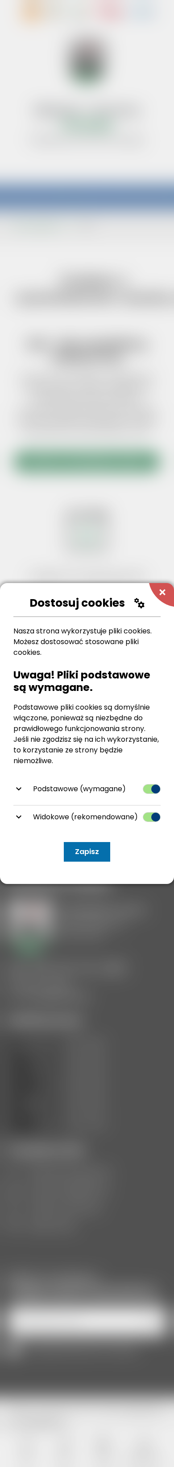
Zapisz (87, 852)
